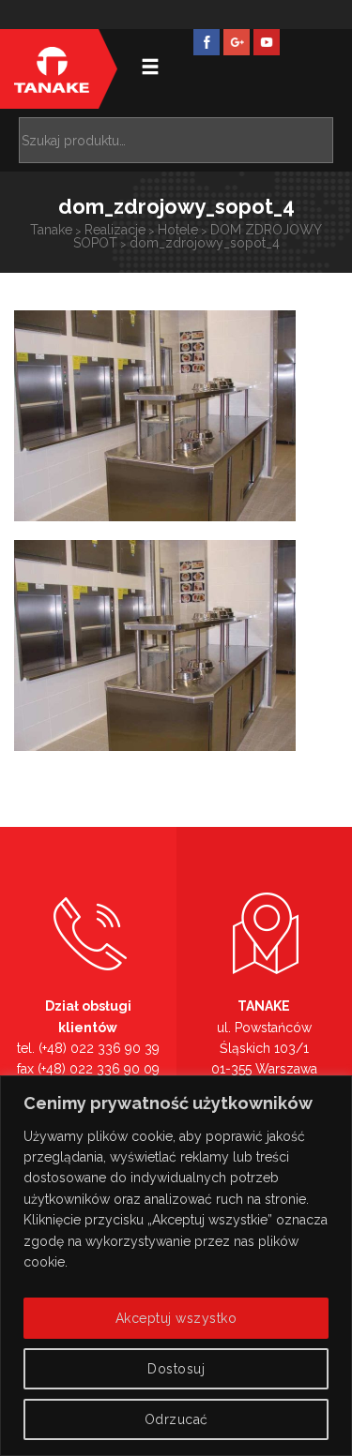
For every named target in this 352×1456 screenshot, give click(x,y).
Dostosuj (176, 1368)
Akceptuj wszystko (176, 1318)
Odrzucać (176, 1419)
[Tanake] (51, 69)
